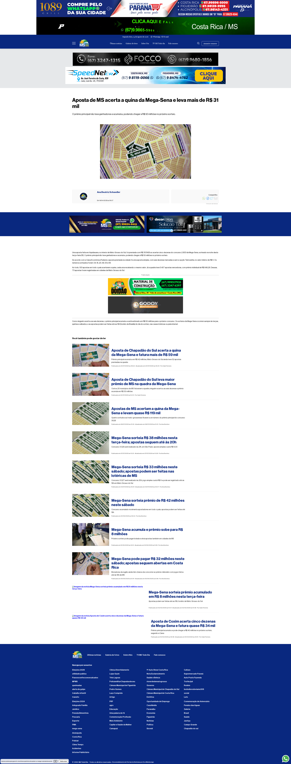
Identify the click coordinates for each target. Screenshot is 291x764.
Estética (150, 698)
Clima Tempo (77, 746)
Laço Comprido (116, 694)
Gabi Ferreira (167, 367)
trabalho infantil (79, 694)
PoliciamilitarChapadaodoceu (122, 683)
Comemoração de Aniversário (196, 703)
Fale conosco (173, 43)
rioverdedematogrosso (157, 683)
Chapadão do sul (191, 730)
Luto (186, 698)
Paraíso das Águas (192, 706)
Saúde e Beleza (153, 679)
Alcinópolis (77, 734)
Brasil (186, 714)
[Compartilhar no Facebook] (208, 200)
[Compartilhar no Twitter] (212, 200)
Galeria (187, 710)
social (186, 694)
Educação (113, 710)
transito (75, 698)
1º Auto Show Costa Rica (157, 671)
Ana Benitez (165, 425)
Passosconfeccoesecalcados (85, 679)
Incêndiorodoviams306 (194, 690)
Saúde (186, 718)
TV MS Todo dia (159, 43)
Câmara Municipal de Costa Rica (160, 694)
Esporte (75, 722)
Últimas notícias (116, 43)
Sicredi (150, 730)
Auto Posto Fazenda (193, 679)
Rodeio (187, 686)
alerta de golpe (78, 690)
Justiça (187, 722)
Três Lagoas (114, 679)
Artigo (112, 698)
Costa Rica (77, 738)
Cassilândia (152, 706)
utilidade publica (79, 675)
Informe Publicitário (80, 753)
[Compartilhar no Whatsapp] (204, 200)
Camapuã (113, 730)
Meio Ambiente (116, 722)
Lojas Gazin (114, 675)
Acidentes (76, 750)
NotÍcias (150, 722)
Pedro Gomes (115, 690)
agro (111, 706)
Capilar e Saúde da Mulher (120, 726)
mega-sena (77, 730)
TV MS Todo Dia (143, 656)
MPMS (75, 683)
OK (55, 761)
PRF (111, 703)
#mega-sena (117, 347)
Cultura (187, 671)
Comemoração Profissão (120, 718)
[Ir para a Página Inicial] (84, 43)
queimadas (77, 686)
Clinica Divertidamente (119, 671)
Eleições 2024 (78, 703)
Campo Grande (190, 726)
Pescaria (76, 718)
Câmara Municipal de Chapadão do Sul (163, 690)
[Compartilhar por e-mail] (216, 200)
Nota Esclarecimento (156, 675)
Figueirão (151, 718)
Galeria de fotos (132, 43)
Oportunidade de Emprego (158, 703)
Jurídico (75, 710)
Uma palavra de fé (117, 714)
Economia (151, 714)
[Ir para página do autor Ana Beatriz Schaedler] (83, 196)
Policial (75, 742)
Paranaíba (151, 710)
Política (150, 726)
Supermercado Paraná (193, 675)
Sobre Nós (145, 43)
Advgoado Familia (79, 706)
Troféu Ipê (188, 683)
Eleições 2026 (78, 671)
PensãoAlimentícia (80, 714)
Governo (150, 686)
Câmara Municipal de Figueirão (122, 686)
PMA (74, 726)
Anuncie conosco (210, 43)
